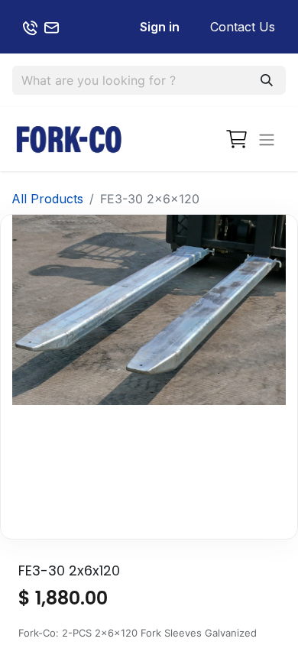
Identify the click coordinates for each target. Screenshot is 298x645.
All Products (47, 198)
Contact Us (242, 26)
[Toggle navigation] (267, 139)
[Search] (267, 80)
